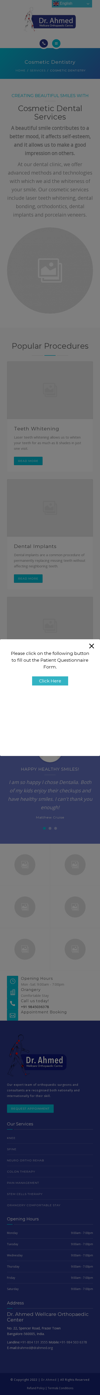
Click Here (50, 681)
